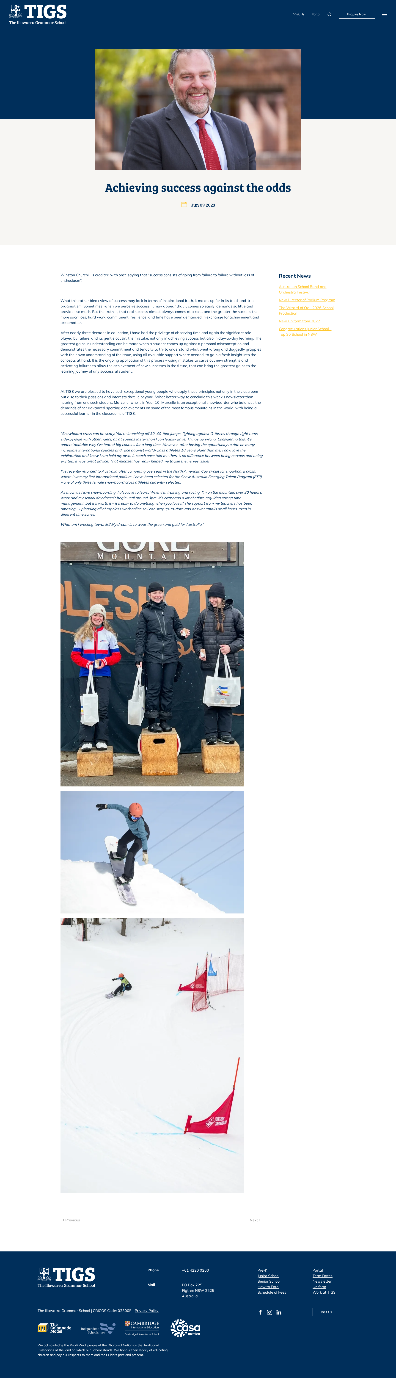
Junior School (268, 1275)
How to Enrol (268, 1286)
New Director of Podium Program (307, 300)
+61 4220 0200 (195, 1270)
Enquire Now (357, 14)
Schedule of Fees (272, 1292)
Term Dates (323, 1275)
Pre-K (262, 1270)
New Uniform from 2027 (299, 321)
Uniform (319, 1286)
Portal (315, 14)
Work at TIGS (324, 1292)
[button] (384, 14)
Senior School (269, 1281)
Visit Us (299, 14)
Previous (72, 1220)
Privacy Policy (147, 1310)
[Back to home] (37, 14)
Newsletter (322, 1281)
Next (254, 1220)
